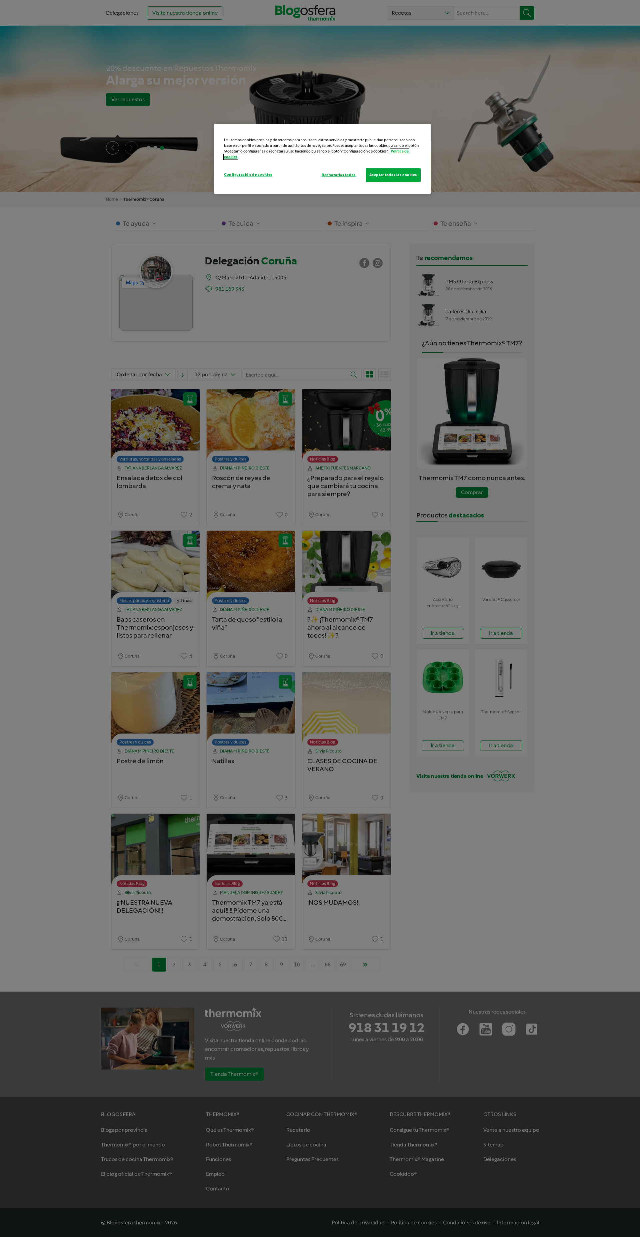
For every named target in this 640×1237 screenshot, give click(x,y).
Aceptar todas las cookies (393, 174)
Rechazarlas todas (339, 174)
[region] (322, 159)
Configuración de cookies (248, 174)
